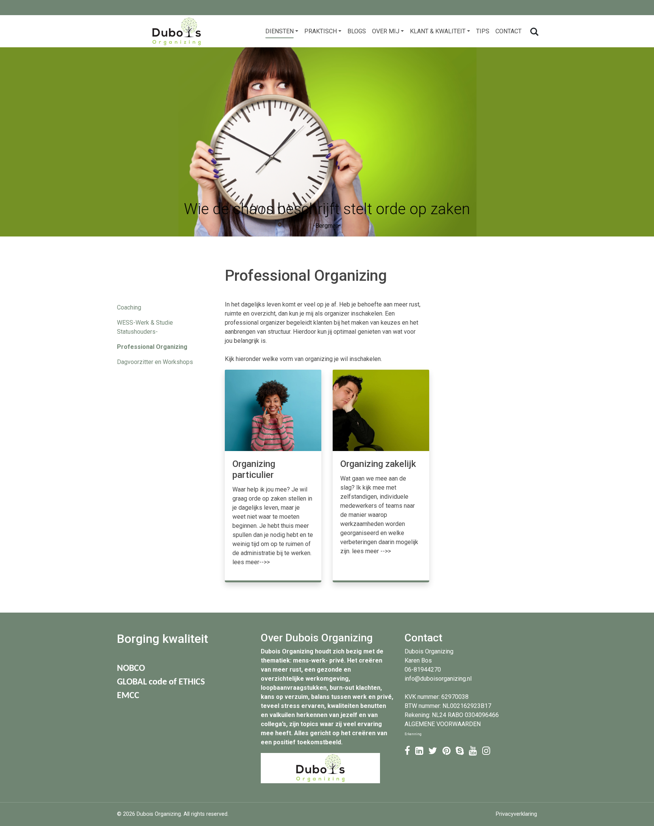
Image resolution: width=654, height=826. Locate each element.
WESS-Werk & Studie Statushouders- (145, 327)
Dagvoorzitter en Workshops (155, 362)
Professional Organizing (152, 346)
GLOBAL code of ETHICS (161, 682)
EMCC (128, 695)
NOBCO (131, 668)
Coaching (129, 307)
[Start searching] (534, 31)
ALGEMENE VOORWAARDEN (443, 724)
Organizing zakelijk (378, 464)
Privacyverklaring (516, 814)
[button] (281, 31)
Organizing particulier (253, 469)
